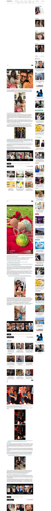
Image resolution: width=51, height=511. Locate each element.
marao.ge (10, 69)
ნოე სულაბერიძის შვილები (20, 163)
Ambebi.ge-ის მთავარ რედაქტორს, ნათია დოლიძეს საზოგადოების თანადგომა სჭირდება (39, 41)
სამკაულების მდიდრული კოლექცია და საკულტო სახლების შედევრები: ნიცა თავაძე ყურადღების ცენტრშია (39, 16)
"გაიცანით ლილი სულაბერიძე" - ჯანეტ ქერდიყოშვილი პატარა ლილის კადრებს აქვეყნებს (20, 123)
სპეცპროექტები (19, 2)
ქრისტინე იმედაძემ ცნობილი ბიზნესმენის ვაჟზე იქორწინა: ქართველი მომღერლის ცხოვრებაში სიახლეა (11, 330)
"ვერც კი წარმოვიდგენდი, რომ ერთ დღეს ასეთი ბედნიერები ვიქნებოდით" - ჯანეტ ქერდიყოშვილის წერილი (20, 159)
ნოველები (26, 2)
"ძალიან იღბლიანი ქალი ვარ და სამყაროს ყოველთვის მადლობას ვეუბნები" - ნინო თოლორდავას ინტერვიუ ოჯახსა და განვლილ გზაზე (28, 330)
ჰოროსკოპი (29, 2)
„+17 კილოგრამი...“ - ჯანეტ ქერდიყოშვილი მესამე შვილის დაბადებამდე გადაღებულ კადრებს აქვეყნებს (11, 159)
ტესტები (23, 2)
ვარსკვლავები (37, 18)
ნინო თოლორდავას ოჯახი (20, 334)
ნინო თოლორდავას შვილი (28, 334)
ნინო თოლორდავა (14, 334)
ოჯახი (7, 65)
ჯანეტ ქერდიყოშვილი (27, 163)
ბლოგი (33, 2)
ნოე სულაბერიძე (14, 163)
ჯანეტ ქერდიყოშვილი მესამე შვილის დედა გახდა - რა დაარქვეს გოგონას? (29, 159)
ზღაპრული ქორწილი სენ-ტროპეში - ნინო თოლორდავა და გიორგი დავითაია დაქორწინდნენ (20, 330)
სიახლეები (36, 43)
